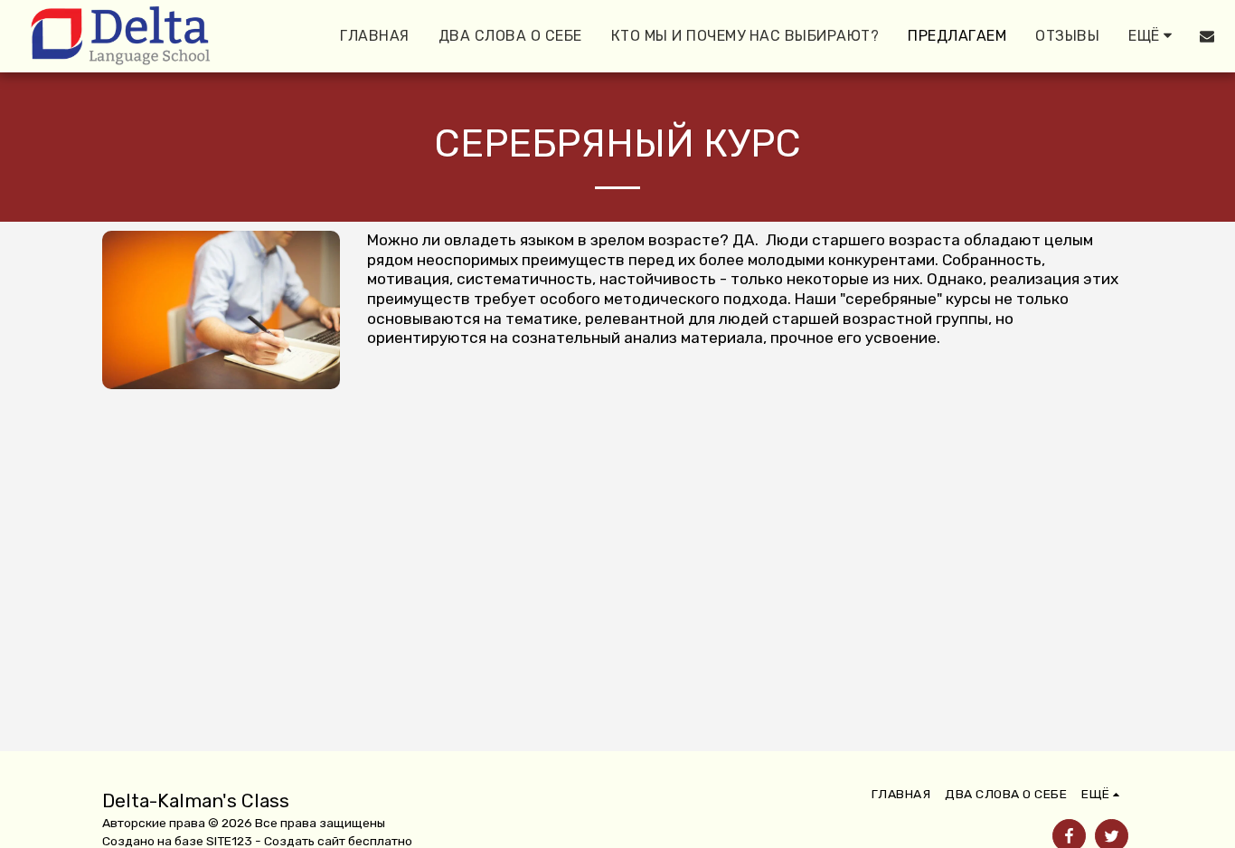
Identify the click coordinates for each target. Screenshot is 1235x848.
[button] (1207, 36)
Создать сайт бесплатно (338, 841)
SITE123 (229, 841)
